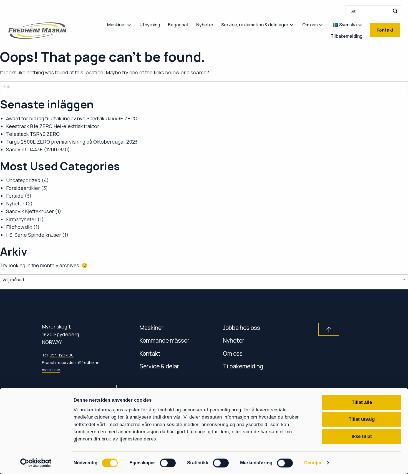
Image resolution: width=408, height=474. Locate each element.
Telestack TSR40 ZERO (33, 134)
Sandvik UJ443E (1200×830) (38, 149)
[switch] (168, 462)
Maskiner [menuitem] (116, 25)
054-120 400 (62, 355)
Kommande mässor (164, 340)
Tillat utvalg (362, 419)
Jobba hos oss (241, 327)
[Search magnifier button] (395, 11)
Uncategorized (23, 180)
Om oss (233, 353)
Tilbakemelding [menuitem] (346, 36)
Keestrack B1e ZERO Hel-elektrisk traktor (52, 126)
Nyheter (15, 203)
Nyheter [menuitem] (204, 25)
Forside (15, 195)
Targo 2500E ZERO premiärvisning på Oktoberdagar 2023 (71, 141)
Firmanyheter (21, 219)
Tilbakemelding (243, 366)
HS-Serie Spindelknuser (33, 234)
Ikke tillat (362, 436)
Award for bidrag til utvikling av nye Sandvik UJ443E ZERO (71, 118)
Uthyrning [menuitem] (150, 25)
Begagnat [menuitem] (178, 25)
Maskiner (151, 327)
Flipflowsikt (19, 227)
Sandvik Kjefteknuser (30, 211)
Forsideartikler (23, 188)
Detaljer (313, 462)
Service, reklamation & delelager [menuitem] (254, 25)
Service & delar (159, 366)
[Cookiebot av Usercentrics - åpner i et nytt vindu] (36, 462)
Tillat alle (362, 402)
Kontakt (150, 353)
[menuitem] (373, 11)
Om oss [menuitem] (310, 25)
